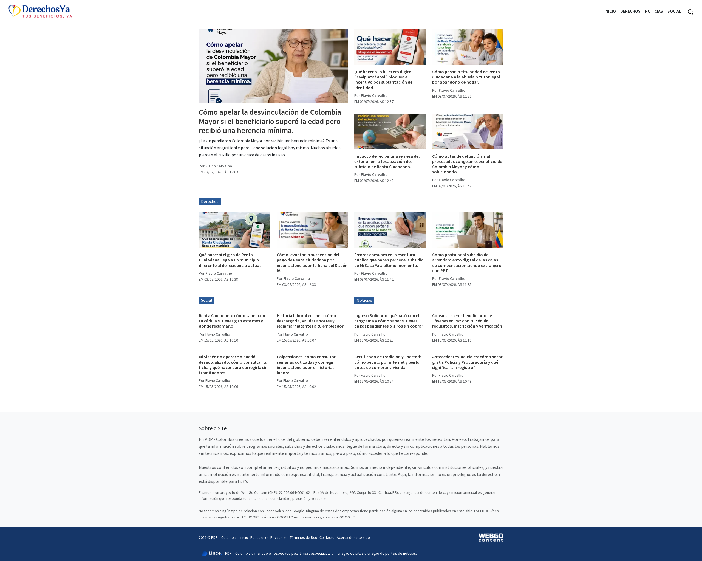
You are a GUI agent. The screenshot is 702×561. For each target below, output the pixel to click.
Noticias (654, 11)
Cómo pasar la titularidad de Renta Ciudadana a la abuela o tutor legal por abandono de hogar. (466, 77)
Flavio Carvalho (218, 165)
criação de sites (351, 553)
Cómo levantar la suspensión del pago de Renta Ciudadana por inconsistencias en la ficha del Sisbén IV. (312, 262)
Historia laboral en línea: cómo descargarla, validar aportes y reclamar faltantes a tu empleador (310, 321)
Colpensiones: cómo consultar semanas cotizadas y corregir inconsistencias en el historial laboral (306, 364)
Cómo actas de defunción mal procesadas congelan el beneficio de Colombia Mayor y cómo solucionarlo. (467, 164)
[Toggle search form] (691, 11)
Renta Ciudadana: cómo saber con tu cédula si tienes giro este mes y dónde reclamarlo (232, 321)
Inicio (610, 11)
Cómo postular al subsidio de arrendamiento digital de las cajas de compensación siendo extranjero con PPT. (467, 262)
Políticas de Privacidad (269, 537)
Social (674, 11)
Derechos (630, 11)
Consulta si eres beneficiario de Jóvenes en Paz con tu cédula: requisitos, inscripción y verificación (467, 321)
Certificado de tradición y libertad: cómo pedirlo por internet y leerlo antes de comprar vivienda (387, 362)
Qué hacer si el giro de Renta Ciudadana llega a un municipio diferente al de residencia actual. (230, 260)
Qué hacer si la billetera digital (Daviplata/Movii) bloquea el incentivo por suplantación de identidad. (383, 79)
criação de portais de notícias (391, 553)
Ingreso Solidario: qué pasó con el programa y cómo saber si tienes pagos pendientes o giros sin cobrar (388, 321)
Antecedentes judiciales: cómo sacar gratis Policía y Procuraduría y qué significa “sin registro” (467, 362)
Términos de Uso (303, 537)
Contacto (327, 537)
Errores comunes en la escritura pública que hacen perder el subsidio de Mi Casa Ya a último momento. (389, 260)
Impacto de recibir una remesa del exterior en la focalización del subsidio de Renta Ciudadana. (387, 161)
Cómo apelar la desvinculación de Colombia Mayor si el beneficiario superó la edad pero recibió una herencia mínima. (270, 121)
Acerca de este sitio (353, 537)
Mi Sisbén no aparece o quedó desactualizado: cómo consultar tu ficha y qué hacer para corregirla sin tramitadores (233, 364)
